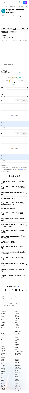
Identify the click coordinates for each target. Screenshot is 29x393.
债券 (2, 321)
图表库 (16, 376)
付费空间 (3, 389)
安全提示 (17, 367)
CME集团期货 (18, 331)
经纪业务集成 (18, 387)
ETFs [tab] (23, 28)
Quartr (11, 305)
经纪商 (16, 324)
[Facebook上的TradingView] (6, 290)
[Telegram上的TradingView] (19, 290)
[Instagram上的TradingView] (13, 290)
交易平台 (17, 381)
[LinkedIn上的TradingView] (16, 290)
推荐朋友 (3, 368)
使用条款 (21, 169)
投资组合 (3, 348)
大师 (2, 386)
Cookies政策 (18, 364)
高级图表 (17, 379)
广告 (16, 385)
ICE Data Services (10, 296)
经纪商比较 (17, 325)
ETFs (2, 319)
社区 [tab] (4, 28)
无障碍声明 (17, 365)
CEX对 (2, 324)
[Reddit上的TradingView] (26, 290)
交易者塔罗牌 (18, 353)
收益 (2, 341)
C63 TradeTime (18, 354)
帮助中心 (17, 344)
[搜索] (19, 2)
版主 (2, 373)
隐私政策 (17, 362)
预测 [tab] (14, 28)
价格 (16, 315)
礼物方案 (17, 318)
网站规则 (3, 371)
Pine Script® (4, 354)
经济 (2, 339)
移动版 (2, 359)
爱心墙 (2, 366)
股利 (2, 342)
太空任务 (17, 341)
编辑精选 (3, 380)
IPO (2, 344)
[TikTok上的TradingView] (23, 290)
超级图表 (3, 313)
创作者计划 (3, 370)
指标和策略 (3, 385)
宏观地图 (3, 353)
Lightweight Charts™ (19, 377)
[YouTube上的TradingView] (9, 290)
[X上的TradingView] (2, 290)
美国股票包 (17, 335)
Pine (2, 327)
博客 (16, 342)
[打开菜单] (2, 2)
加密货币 (3, 322)
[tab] (4, 32)
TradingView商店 (19, 351)
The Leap (17, 327)
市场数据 (17, 316)
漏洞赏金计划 (18, 368)
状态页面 (17, 370)
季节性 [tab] (19, 28)
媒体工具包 (17, 347)
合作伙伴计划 (18, 388)
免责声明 (17, 360)
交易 (2, 377)
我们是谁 (17, 339)
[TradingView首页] (5, 2)
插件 (16, 374)
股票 (2, 318)
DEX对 (2, 325)
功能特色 (17, 313)
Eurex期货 (17, 333)
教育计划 (17, 390)
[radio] (18, 101)
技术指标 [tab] (9, 28)
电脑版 (2, 360)
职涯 (16, 345)
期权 (2, 351)
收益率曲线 (3, 350)
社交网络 (3, 365)
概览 (16, 322)
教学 (2, 379)
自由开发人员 (4, 388)
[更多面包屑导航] (6, 6)
